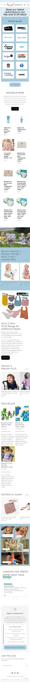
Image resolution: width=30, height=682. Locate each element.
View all (15, 108)
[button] (14, 599)
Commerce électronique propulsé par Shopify (19, 679)
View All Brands (15, 84)
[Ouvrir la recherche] (5, 4)
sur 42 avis (5, 579)
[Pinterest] (18, 673)
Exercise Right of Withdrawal (16, 647)
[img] (16, 577)
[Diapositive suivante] (27, 275)
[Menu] (2, 4)
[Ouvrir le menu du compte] (24, 4)
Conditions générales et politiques (15, 676)
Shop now (3, 244)
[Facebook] (12, 673)
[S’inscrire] (26, 665)
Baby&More (6, 679)
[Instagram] (15, 673)
